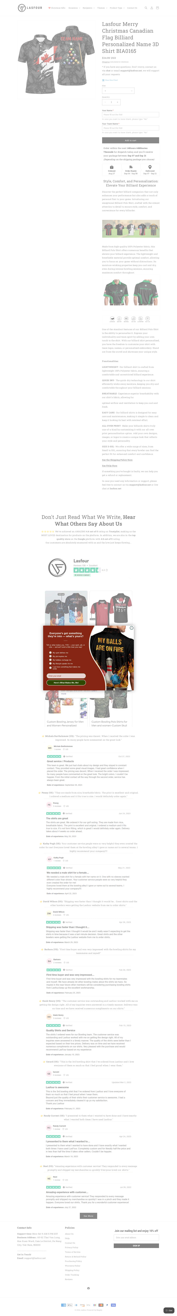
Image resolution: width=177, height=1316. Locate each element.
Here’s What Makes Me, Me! (66, 683)
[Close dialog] (131, 628)
